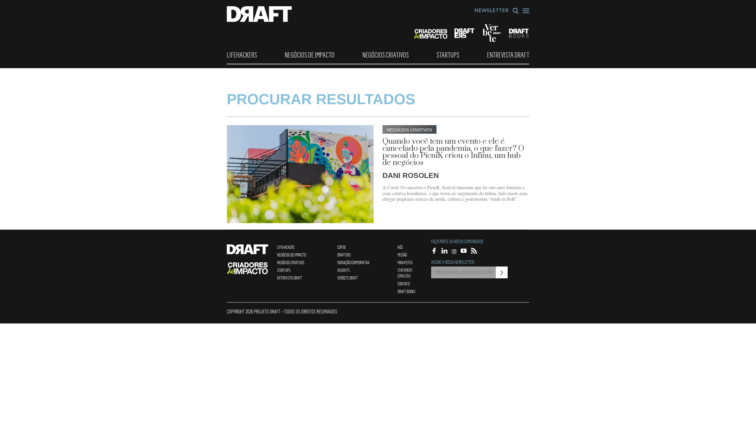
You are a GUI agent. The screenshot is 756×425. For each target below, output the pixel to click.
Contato (403, 283)
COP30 (341, 247)
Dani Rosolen (410, 175)
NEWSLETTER (491, 11)
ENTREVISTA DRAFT (508, 54)
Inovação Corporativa (353, 262)
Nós (400, 247)
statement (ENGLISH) (405, 272)
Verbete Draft (347, 277)
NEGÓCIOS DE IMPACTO (310, 54)
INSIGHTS (343, 270)
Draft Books (406, 291)
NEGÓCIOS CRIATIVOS (385, 54)
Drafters (344, 254)
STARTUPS (447, 54)
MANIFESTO (404, 262)
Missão (402, 254)
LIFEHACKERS (242, 54)
